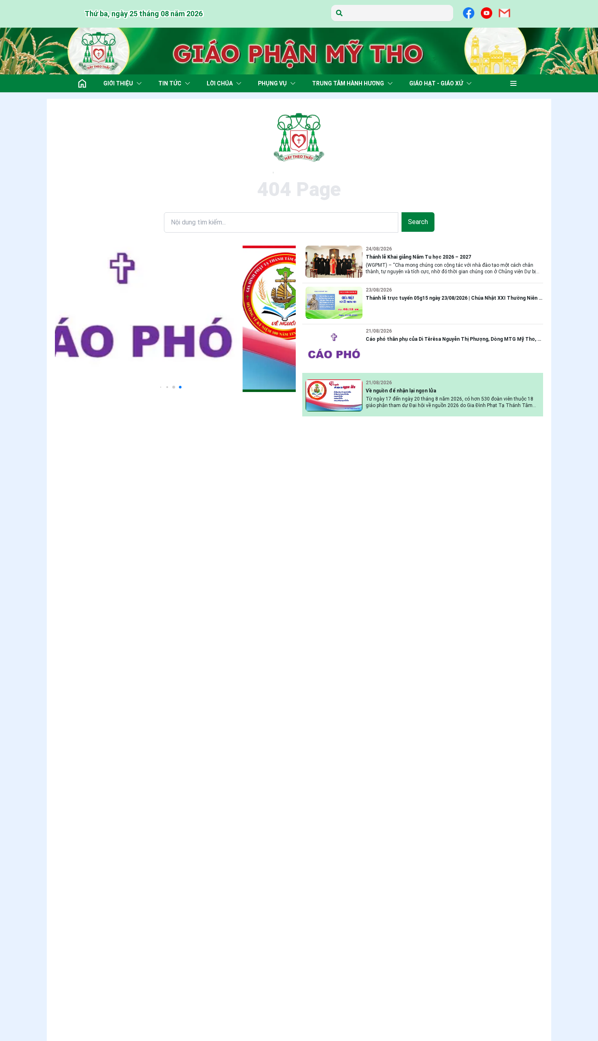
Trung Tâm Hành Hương (348, 83)
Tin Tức (169, 83)
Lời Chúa (220, 83)
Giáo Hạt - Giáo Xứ (436, 83)
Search (418, 222)
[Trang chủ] (82, 83)
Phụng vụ (272, 83)
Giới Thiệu (118, 83)
